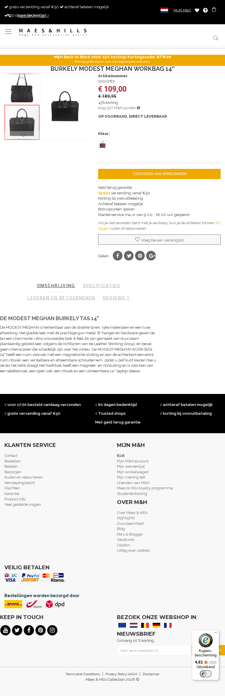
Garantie (11, 493)
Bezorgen (12, 472)
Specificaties (101, 285)
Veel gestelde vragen (22, 504)
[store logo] (53, 32)
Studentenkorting (132, 493)
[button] (22, 77)
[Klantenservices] (205, 10)
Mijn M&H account (133, 461)
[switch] (206, 673)
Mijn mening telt (131, 477)
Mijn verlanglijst (197, 10)
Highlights (126, 518)
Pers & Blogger (130, 534)
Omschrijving (56, 285)
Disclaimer (151, 674)
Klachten (12, 488)
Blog (121, 529)
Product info (14, 499)
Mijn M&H (182, 10)
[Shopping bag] (215, 10)
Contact (11, 455)
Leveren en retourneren (61, 298)
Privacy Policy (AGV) (121, 674)
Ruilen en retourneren (23, 477)
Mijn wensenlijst (131, 466)
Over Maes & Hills (132, 512)
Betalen (11, 466)
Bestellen (12, 461)
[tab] (56, 286)
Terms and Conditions (83, 674)
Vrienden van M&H (133, 483)
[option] (102, 144)
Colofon (123, 545)
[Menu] (215, 633)
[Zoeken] (215, 38)
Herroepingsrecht (19, 483)
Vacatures (125, 539)
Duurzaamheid (130, 523)
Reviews (116, 298)
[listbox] (159, 145)
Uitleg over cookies (133, 550)
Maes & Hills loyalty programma (145, 488)
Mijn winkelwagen (133, 472)
